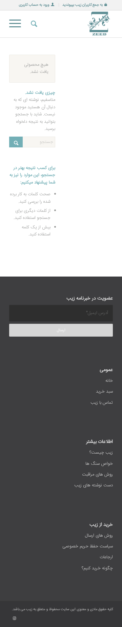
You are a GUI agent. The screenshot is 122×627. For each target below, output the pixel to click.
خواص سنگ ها (99, 463)
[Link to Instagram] (14, 619)
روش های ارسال (99, 535)
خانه (109, 380)
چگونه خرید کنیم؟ (97, 568)
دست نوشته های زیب (93, 485)
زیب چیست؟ (101, 452)
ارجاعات (106, 557)
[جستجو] (33, 23)
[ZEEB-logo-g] (71, 23)
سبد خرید (104, 391)
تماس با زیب (101, 402)
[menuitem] (84, 5)
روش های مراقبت (97, 474)
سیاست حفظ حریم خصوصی (87, 546)
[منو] (17, 23)
